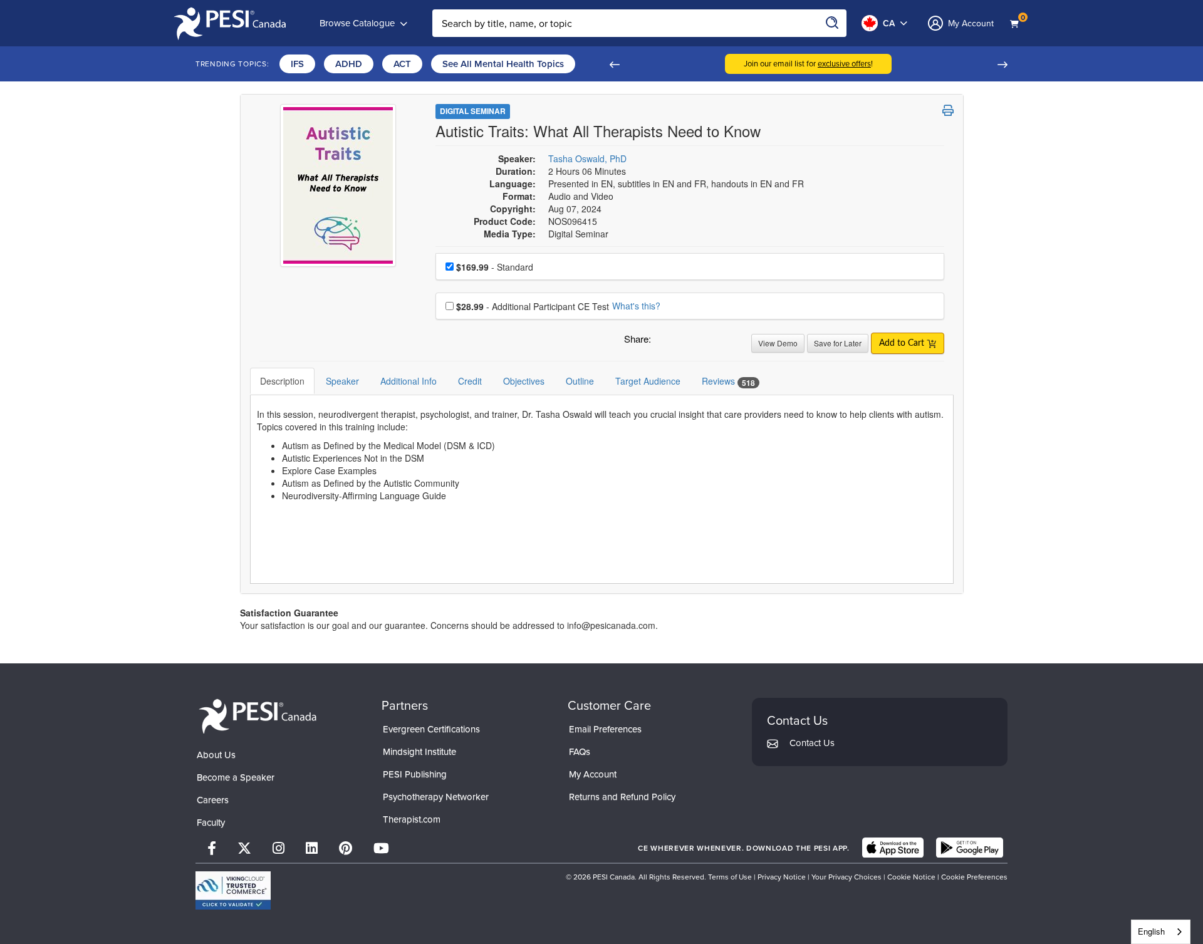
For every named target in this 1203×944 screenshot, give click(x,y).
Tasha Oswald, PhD (587, 158)
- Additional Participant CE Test (532, 306)
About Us (216, 754)
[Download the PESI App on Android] (969, 848)
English (1151, 931)
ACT (402, 63)
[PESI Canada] (258, 714)
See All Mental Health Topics (503, 63)
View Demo (778, 343)
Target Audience (647, 381)
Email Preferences (605, 728)
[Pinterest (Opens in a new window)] (345, 848)
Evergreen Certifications (431, 728)
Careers (213, 799)
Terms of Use (730, 876)
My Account (593, 774)
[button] (614, 63)
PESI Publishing (415, 774)
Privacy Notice (782, 876)
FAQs (579, 751)
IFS (297, 63)
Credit (470, 381)
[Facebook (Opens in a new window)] (211, 848)
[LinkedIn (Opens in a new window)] (312, 848)
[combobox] (1160, 932)
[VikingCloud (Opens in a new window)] (233, 890)
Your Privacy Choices (846, 876)
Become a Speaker (235, 777)
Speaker (342, 381)
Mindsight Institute (419, 751)
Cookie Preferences (974, 876)
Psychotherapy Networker (436, 796)
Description (282, 381)
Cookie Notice (911, 876)
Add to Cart (903, 343)
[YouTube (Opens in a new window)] (381, 848)
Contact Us (812, 742)
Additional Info (408, 381)
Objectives (523, 381)
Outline (580, 381)
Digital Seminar (473, 111)
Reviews (728, 381)
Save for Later (838, 343)
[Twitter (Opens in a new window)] (244, 848)
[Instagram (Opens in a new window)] (278, 848)
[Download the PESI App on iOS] (893, 848)
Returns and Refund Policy (622, 796)
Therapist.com (411, 819)
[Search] (832, 23)
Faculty (211, 822)
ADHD (348, 63)
